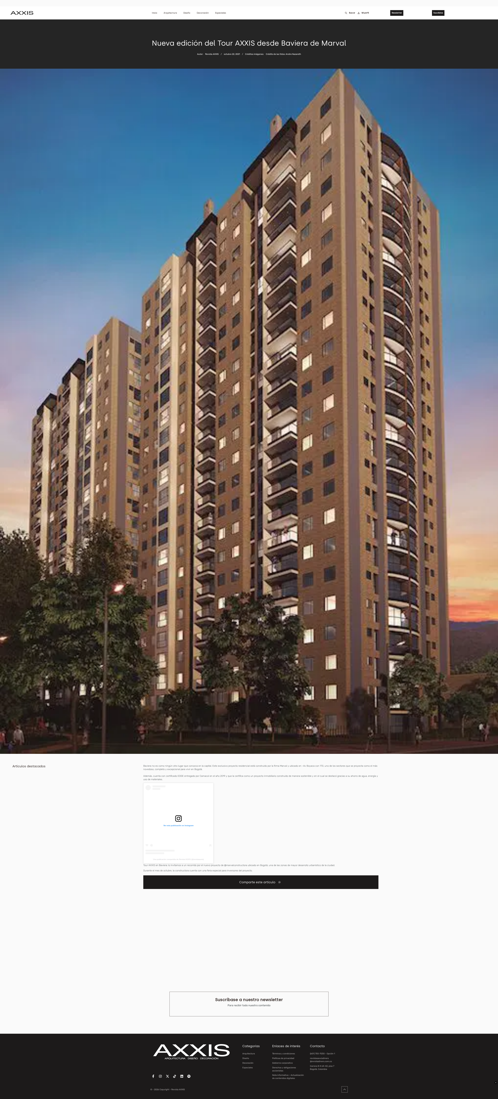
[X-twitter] (169, 1078)
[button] (279, 882)
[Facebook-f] (155, 1078)
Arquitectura (170, 13)
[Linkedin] (183, 1078)
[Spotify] (190, 1078)
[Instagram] (162, 1078)
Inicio (154, 13)
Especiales (220, 13)
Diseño (186, 13)
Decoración (203, 13)
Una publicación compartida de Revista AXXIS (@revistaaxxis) (178, 859)
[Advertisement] (466, 803)
